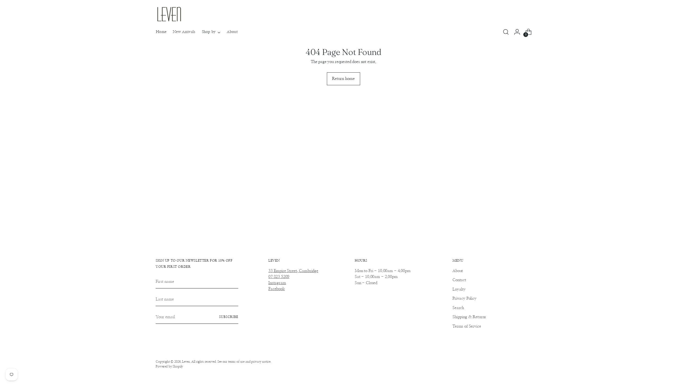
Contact (459, 280)
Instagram (277, 283)
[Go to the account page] (517, 32)
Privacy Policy (464, 298)
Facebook (276, 289)
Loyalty (459, 289)
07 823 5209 (278, 277)
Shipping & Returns (469, 317)
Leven (186, 361)
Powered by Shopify (169, 366)
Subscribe (228, 317)
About (457, 271)
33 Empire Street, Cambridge (293, 271)
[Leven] (169, 14)
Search (458, 308)
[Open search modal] (505, 32)
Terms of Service (466, 326)
